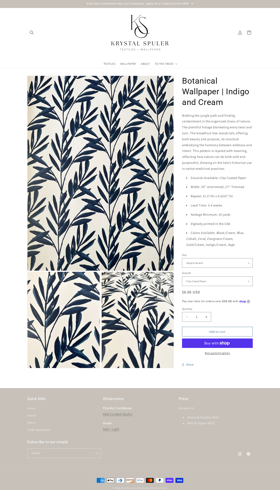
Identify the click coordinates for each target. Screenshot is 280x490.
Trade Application (39, 430)
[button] (31, 32)
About (31, 422)
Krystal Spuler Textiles (133, 488)
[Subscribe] (96, 453)
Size (184, 255)
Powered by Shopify (156, 488)
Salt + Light (111, 429)
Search (31, 415)
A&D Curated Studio (117, 414)
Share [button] (190, 364)
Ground (186, 273)
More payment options (217, 352)
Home (31, 408)
